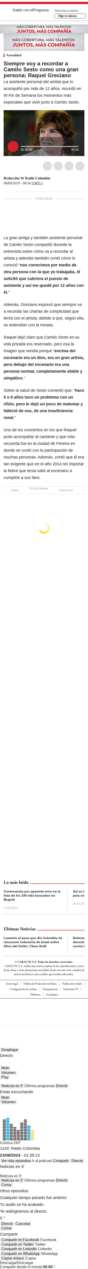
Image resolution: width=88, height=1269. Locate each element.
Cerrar (6, 1185)
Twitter (58, 166)
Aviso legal (12, 983)
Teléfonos (35, 994)
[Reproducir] (13, 146)
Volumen (8, 1073)
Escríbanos (52, 994)
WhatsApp (79, 166)
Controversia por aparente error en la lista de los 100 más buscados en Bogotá (32, 895)
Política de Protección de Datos (40, 983)
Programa (41, 10)
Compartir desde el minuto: (26, 1267)
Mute (5, 1068)
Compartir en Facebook (20, 1240)
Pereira (14, 490)
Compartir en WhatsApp (20, 1254)
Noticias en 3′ (12, 1086)
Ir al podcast (42, 1161)
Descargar (8, 1263)
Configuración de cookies (23, 989)
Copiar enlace (12, 1258)
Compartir (61, 1161)
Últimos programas (39, 1086)
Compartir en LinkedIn (19, 1249)
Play (5, 1077)
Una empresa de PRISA (44, 1008)
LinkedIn (69, 166)
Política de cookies (72, 983)
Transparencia (50, 989)
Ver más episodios (16, 1161)
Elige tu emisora (67, 15)
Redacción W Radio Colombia (27, 178)
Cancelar (23, 1224)
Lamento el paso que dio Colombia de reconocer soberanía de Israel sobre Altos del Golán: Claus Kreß (33, 942)
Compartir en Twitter (17, 1244)
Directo (61, 1086)
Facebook (47, 166)
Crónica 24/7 (10, 1143)
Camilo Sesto (66, 490)
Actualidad (13, 55)
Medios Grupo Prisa (44, 1019)
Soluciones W (70, 989)
